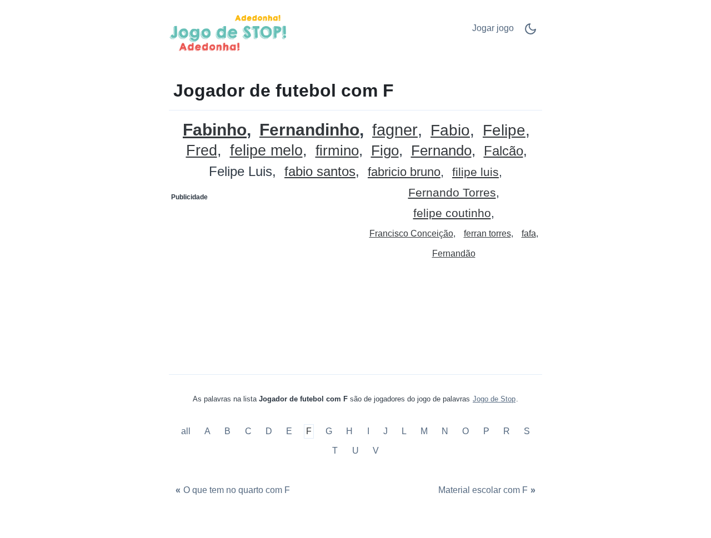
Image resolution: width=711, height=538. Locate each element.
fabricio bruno (404, 172)
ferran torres (487, 233)
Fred (201, 151)
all (187, 431)
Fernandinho (309, 130)
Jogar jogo (493, 28)
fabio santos (320, 172)
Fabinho (215, 129)
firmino (337, 151)
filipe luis (475, 172)
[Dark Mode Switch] (530, 32)
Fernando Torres (452, 193)
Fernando (441, 151)
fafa (529, 233)
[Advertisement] (262, 275)
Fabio (450, 131)
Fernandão (453, 253)
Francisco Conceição (411, 233)
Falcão (503, 151)
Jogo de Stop (494, 399)
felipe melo (266, 151)
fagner (395, 130)
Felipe (504, 131)
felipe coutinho (452, 213)
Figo (385, 151)
